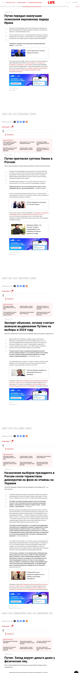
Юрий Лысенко (13, 608)
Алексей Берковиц (13, 404)
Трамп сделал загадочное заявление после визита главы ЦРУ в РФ (27, 464)
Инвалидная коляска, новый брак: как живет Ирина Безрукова (10, 149)
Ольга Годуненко (19, 608)
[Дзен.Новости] (14, 122)
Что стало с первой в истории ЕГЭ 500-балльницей (43, 660)
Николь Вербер (13, 90)
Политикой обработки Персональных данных (31, 6)
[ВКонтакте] (23, 122)
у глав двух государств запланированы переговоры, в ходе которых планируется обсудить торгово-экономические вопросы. (28, 69)
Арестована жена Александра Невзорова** (10, 660)
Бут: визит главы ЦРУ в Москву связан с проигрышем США (44, 667)
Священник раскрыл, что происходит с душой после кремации (43, 149)
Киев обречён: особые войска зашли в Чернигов (27, 313)
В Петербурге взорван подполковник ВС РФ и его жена (43, 143)
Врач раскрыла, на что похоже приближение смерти (27, 142)
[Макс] (17, 122)
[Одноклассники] (26, 122)
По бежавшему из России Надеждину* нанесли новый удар (9, 464)
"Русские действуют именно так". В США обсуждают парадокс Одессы (9, 143)
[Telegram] (20, 122)
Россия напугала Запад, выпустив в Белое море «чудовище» (42, 464)
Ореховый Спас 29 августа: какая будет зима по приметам (9, 667)
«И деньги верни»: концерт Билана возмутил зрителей (26, 148)
